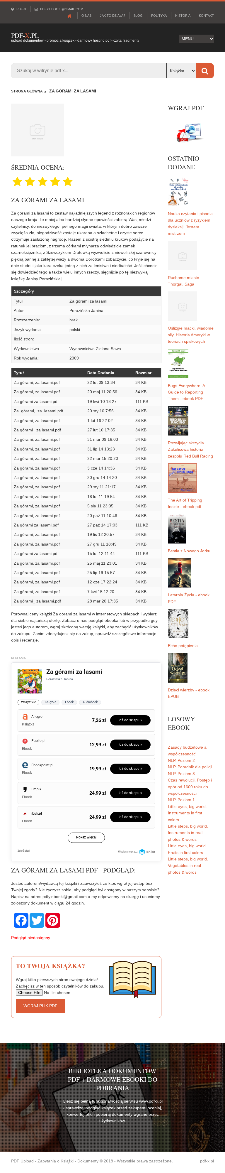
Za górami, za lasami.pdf (37, 382)
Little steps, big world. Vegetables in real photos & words (188, 866)
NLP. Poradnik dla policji (190, 766)
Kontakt (206, 15)
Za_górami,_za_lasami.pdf (38, 411)
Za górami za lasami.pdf (36, 401)
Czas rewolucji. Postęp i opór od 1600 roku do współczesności (190, 787)
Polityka (159, 15)
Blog (138, 15)
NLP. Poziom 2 (181, 760)
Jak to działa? (112, 15)
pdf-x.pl (207, 1161)
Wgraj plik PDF (40, 1005)
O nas (86, 15)
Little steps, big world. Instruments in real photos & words (188, 833)
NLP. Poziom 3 (181, 773)
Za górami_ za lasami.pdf (37, 430)
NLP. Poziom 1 (181, 799)
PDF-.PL (25, 35)
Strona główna (27, 91)
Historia (182, 15)
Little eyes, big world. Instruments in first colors (187, 813)
